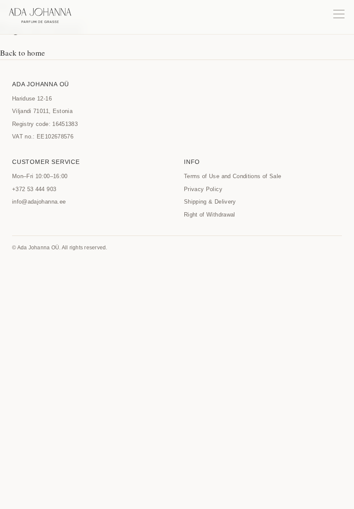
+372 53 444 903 (34, 189)
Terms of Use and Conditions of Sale (232, 176)
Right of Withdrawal (209, 214)
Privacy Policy (203, 189)
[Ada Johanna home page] (40, 15)
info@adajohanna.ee (39, 201)
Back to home (22, 52)
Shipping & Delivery (210, 201)
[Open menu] (339, 14)
